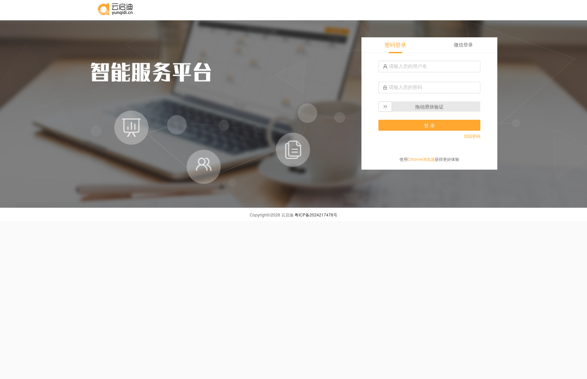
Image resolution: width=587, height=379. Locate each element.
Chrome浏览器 (421, 159)
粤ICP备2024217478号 (316, 214)
